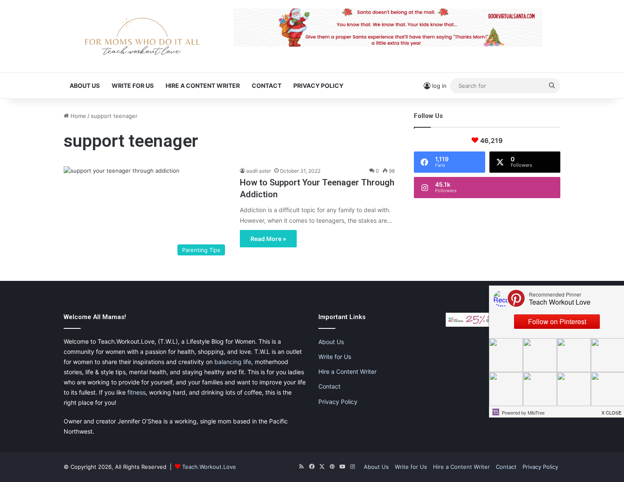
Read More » (268, 238)
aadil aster (258, 171)
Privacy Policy (318, 85)
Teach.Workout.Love (209, 466)
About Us (85, 85)
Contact (266, 85)
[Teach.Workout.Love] (142, 36)
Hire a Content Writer (203, 85)
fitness (136, 392)
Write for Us (133, 85)
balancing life (232, 361)
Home (77, 115)
